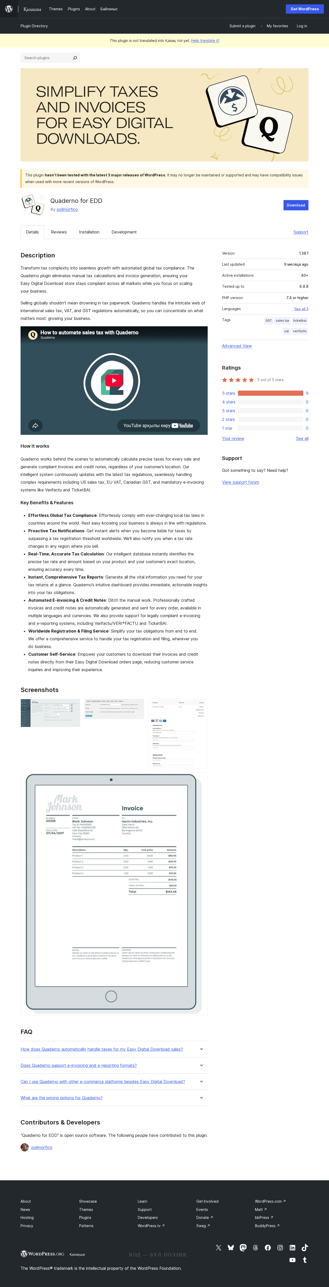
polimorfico (67, 209)
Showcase (88, 1201)
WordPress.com (270, 1201)
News (25, 1209)
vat (286, 331)
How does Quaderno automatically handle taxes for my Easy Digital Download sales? (102, 1049)
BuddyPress (267, 1225)
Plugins (85, 1217)
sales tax (282, 320)
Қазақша (77, 1254)
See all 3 (301, 309)
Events (202, 1209)
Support (301, 232)
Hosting (27, 1217)
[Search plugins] (75, 58)
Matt (261, 1209)
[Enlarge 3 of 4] (200, 705)
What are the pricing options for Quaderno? (62, 1097)
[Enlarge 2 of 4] (137, 705)
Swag (203, 1225)
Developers (148, 1217)
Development (124, 232)
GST (269, 320)
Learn (142, 1201)
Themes (86, 1209)
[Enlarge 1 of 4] (73, 705)
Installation (89, 232)
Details (32, 232)
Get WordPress (305, 9)
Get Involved (207, 1201)
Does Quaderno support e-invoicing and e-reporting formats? (79, 1065)
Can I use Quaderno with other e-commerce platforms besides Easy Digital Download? (103, 1081)
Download (296, 205)
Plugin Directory (34, 26)
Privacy (27, 1225)
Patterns (86, 1225)
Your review (233, 438)
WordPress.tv (151, 1225)
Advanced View (237, 345)
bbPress (264, 1217)
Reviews (59, 232)
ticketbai (299, 320)
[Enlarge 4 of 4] (200, 779)
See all (302, 438)
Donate (204, 1217)
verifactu (299, 331)
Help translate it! (205, 40)
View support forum (240, 482)
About (26, 1201)
